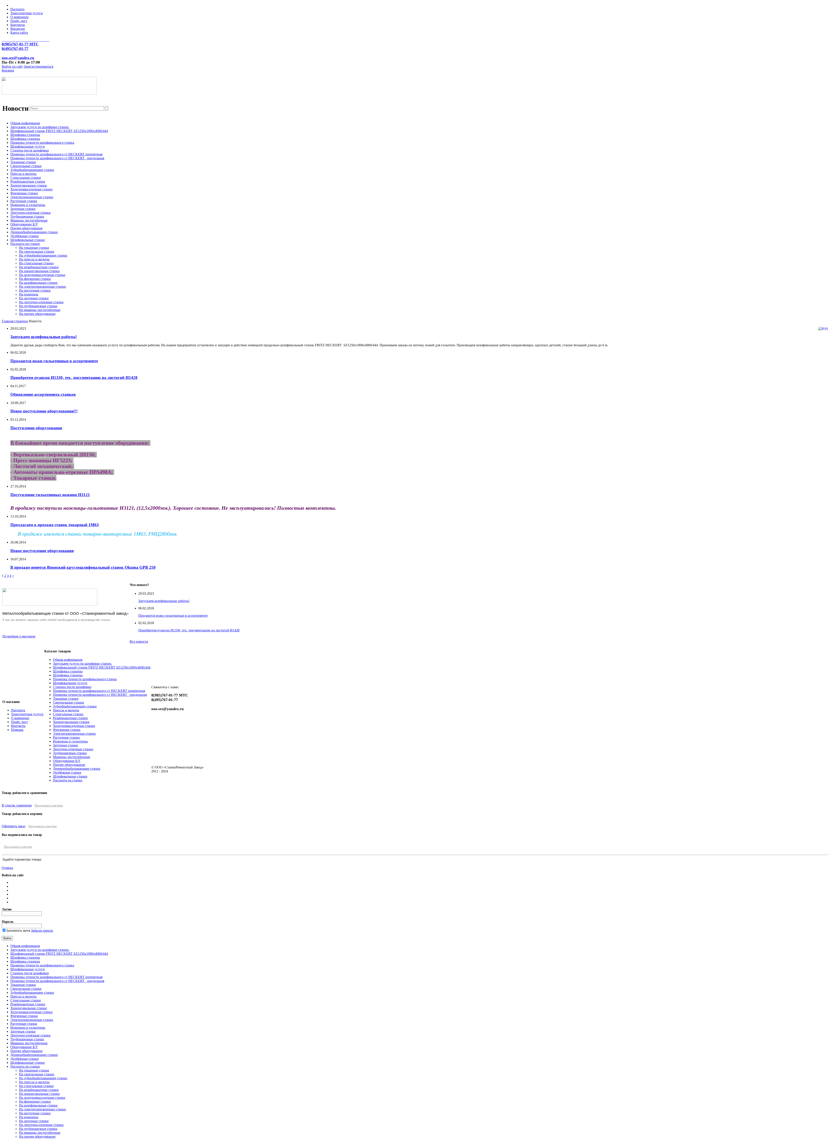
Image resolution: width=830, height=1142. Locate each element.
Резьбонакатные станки (27, 181)
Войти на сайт (12, 66)
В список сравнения (17, 805)
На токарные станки (34, 247)
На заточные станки (34, 298)
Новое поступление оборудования (42, 550)
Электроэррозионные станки (31, 197)
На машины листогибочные (39, 310)
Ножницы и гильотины (27, 205)
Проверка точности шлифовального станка (42, 142)
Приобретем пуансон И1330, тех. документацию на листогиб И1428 (73, 377)
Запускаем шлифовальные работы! (43, 336)
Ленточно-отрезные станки (30, 212)
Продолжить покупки (49, 805)
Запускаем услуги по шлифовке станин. (39, 127)
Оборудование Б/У (24, 224)
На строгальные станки (36, 263)
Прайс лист (18, 21)
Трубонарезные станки (27, 216)
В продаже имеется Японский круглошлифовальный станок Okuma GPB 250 (83, 567)
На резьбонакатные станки (39, 267)
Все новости (139, 641)
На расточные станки (35, 290)
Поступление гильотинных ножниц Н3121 (50, 494)
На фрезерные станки (35, 279)
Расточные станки (23, 201)
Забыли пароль (42, 930)
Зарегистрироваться (38, 66)
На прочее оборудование (37, 314)
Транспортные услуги (26, 13)
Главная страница (15, 321)
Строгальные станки (25, 177)
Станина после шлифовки (29, 150)
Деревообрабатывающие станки (34, 232)
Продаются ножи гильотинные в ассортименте (54, 361)
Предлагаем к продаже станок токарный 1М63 (54, 524)
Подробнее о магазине (18, 636)
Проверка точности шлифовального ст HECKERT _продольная (57, 158)
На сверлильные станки (36, 251)
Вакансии (17, 28)
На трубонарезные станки (38, 306)
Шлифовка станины (25, 135)
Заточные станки (22, 209)
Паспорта (17, 9)
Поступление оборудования (36, 428)
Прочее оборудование (26, 228)
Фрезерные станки (24, 193)
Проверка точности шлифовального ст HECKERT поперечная (56, 154)
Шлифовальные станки (27, 240)
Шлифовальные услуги (27, 146)
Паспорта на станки (25, 244)
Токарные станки (23, 162)
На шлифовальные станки (38, 282)
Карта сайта (19, 32)
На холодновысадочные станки (42, 275)
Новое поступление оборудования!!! (44, 411)
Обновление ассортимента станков (43, 394)
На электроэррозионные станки (42, 286)
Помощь (17, 730)
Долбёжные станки (24, 236)
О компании (19, 17)
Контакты (17, 25)
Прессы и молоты (23, 174)
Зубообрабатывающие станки (32, 170)
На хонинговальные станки (39, 271)
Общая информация (25, 123)
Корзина (8, 70)
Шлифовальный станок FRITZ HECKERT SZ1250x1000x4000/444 (59, 131)
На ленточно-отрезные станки (41, 302)
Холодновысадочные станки (31, 189)
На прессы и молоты (34, 259)
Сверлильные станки (26, 166)
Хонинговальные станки (28, 185)
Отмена (7, 868)
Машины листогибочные (29, 220)
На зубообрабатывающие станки (43, 255)
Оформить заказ (13, 826)
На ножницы (28, 294)
